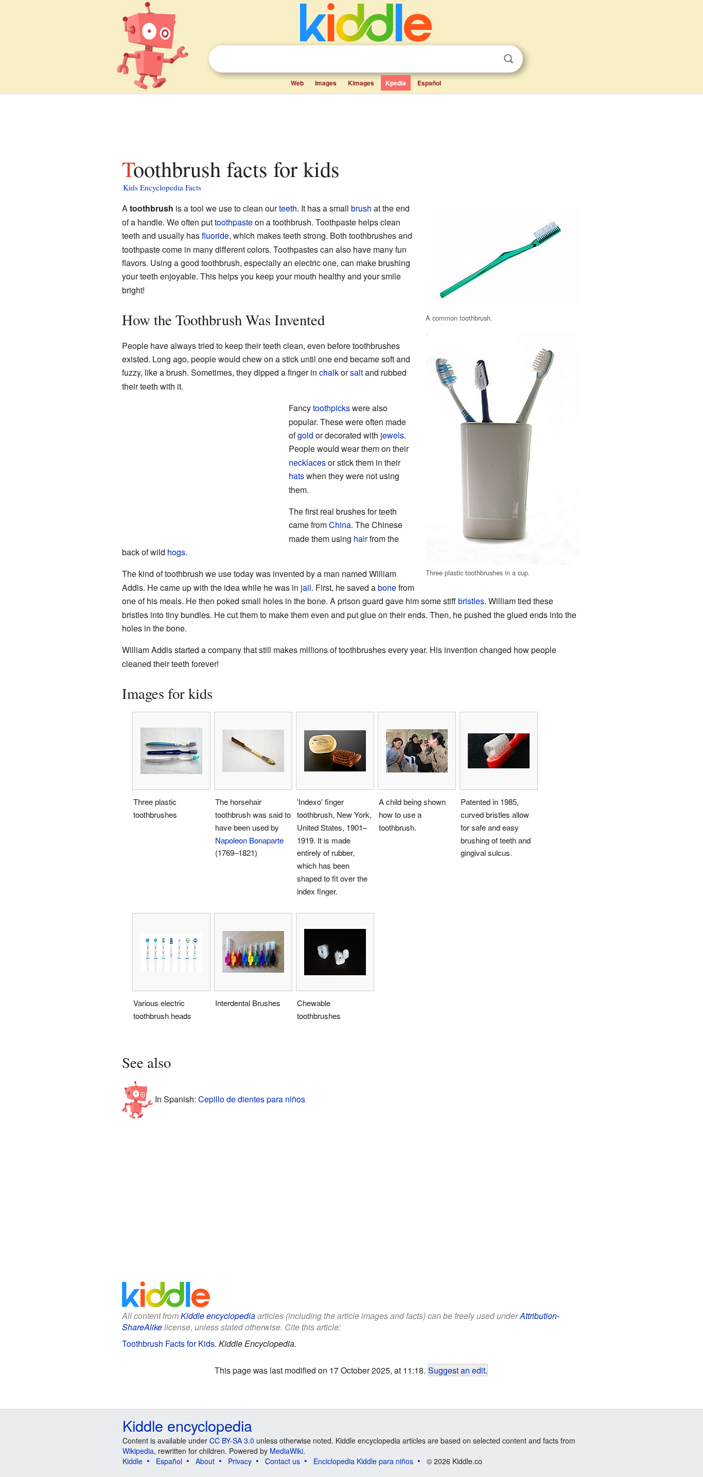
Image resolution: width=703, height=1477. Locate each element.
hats (296, 476)
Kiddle (132, 1461)
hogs (176, 552)
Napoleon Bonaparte (249, 840)
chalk (329, 372)
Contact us (282, 1461)
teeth (288, 208)
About (205, 1461)
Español (429, 82)
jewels (392, 435)
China (340, 525)
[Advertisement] (351, 123)
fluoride (215, 235)
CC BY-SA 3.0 (231, 1440)
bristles (471, 601)
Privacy (240, 1461)
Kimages (361, 82)
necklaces (307, 462)
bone (387, 587)
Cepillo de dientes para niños (251, 1099)
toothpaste (234, 222)
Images (326, 82)
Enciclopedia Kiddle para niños (363, 1461)
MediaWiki (286, 1451)
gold (305, 435)
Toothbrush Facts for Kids (168, 1343)
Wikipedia (138, 1451)
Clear (487, 59)
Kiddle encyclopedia (218, 1316)
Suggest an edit (456, 1370)
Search (508, 59)
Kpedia (395, 82)
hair (360, 538)
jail (306, 587)
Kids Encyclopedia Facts (162, 187)
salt (356, 372)
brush (361, 208)
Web (297, 82)
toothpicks (331, 408)
